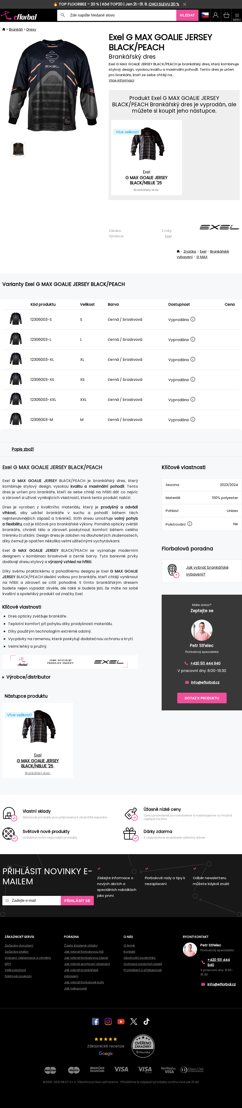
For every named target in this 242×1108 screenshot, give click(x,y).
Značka (189, 251)
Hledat (187, 15)
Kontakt (129, 951)
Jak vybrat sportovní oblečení (87, 964)
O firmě (129, 945)
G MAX (201, 256)
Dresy (31, 29)
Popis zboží (23, 449)
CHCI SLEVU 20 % (164, 4)
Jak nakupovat (75, 988)
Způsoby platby (17, 951)
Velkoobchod (15, 970)
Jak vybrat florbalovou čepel (86, 958)
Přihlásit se (77, 901)
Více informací (121, 80)
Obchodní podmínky (140, 958)
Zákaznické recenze (105, 1046)
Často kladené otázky (81, 945)
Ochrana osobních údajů (143, 964)
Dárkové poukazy (18, 976)
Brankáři (16, 29)
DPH (8, 964)
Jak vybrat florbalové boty (84, 982)
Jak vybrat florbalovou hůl (84, 951)
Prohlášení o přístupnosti (143, 970)
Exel (168, 236)
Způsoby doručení (19, 945)
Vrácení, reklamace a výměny (28, 958)
